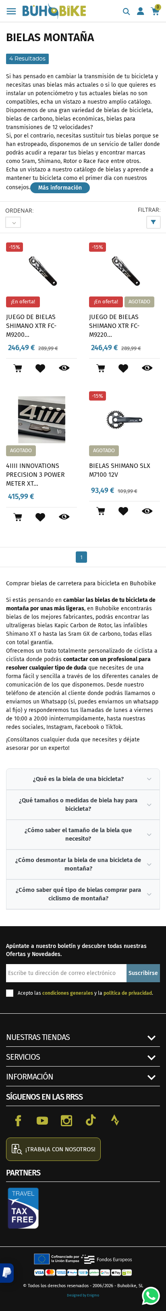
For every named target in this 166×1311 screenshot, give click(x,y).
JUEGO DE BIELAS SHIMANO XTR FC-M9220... (114, 325)
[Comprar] (17, 368)
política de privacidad (128, 993)
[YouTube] (42, 1120)
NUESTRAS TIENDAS (38, 1037)
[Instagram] (66, 1120)
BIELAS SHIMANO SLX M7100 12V (119, 470)
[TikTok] (90, 1120)
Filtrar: (149, 209)
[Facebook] (18, 1120)
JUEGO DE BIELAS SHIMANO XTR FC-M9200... (31, 325)
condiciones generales (67, 993)
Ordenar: (19, 210)
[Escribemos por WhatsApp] (148, 1293)
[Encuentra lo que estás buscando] (126, 12)
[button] (7, 1273)
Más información (60, 187)
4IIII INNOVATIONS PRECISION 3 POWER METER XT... (35, 474)
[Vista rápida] (64, 368)
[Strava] (115, 1120)
